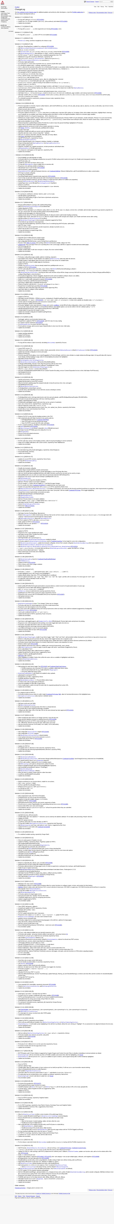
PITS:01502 (33, 610)
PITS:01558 (98, 93)
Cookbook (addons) (5, 26)
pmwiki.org (4, 25)
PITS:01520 (34, 426)
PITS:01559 (41, 94)
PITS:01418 (24, 1153)
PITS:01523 (94, 350)
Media (22, 128)
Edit (98, 6)
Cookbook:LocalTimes (39, 485)
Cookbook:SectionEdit (44, 827)
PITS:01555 (50, 46)
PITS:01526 (40, 321)
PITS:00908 (95, 1156)
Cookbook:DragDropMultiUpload (46, 559)
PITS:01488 (33, 800)
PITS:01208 (29, 963)
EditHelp (20, 887)
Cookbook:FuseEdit (68, 758)
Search (97, 1)
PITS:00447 (40, 1156)
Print (106, 6)
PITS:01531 (33, 267)
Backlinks (111, 6)
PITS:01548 (64, 178)
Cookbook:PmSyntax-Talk (53, 694)
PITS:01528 (41, 167)
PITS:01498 (34, 644)
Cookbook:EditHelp (55, 171)
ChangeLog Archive (20, 1188)
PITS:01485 (37, 883)
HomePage (3, 6)
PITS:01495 (53, 719)
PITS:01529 (39, 300)
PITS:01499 (43, 629)
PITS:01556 (65, 51)
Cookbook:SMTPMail (43, 419)
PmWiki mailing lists (77, 12)
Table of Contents (29, 505)
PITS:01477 (37, 1083)
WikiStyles (21, 655)
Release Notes (4, 20)
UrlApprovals (21, 244)
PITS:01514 (44, 523)
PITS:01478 (32, 1036)
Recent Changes (90, 1)
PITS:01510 (32, 562)
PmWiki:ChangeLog (46, 1193)
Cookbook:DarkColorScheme (58, 666)
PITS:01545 (51, 176)
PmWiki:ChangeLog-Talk (64, 1193)
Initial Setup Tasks (5, 13)
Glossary (110, 12)
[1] (67, 934)
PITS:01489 (64, 804)
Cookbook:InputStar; (56, 541)
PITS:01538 (44, 286)
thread (81, 1055)
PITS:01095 (45, 1158)
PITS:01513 (36, 521)
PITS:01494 (38, 738)
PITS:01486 (49, 862)
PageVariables (25, 1009)
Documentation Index (6, 16)
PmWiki (3, 11)
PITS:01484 (58, 925)
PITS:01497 (44, 666)
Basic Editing (4, 14)
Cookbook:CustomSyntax (79, 1148)
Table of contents (31, 242)
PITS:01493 (45, 731)
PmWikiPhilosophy (5, 19)
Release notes (92, 12)
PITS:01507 (61, 594)
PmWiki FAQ (4, 17)
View (95, 6)
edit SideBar (11, 31)
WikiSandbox (4, 8)
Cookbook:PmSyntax (75, 490)
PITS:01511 (74, 546)
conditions (56, 305)
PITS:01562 (64, 21)
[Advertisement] (57, 1211)
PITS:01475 (47, 1156)
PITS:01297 (40, 876)
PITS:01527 (39, 322)
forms (22, 136)
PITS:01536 (48, 279)
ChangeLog (3, 21)
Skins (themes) (4, 28)
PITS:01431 (70, 710)
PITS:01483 (52, 984)
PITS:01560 (54, 29)
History (102, 6)
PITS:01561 (40, 19)
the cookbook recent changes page (26, 12)
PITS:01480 (55, 995)
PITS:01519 (50, 424)
